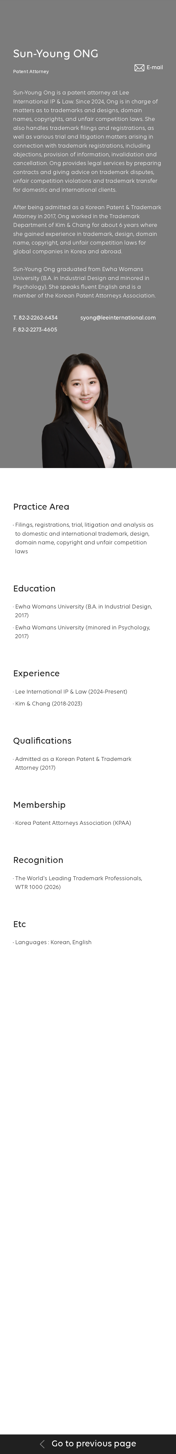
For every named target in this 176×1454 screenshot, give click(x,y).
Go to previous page (93, 1444)
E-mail (155, 68)
